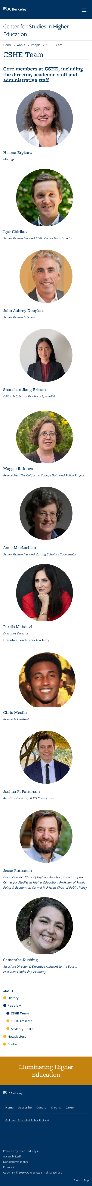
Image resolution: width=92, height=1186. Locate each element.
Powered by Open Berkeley (21, 1151)
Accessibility (12, 1156)
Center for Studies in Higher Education (36, 30)
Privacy (8, 1167)
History (13, 998)
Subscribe (25, 1107)
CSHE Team (20, 1013)
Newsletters (16, 1036)
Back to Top (81, 1180)
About (21, 45)
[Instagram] (32, 1101)
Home (7, 45)
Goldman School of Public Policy (27, 1120)
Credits (56, 1107)
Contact (13, 1044)
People (35, 45)
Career (70, 1107)
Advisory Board (22, 1028)
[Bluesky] (40, 1101)
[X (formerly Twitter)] (7, 1101)
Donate (41, 1107)
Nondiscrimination (15, 1162)
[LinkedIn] (15, 1101)
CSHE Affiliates (22, 1021)
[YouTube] (23, 1101)
